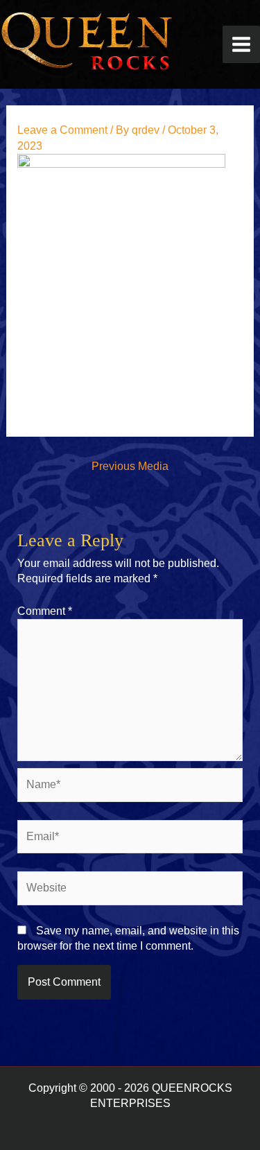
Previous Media (130, 466)
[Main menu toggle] (241, 44)
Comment (44, 611)
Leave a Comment (62, 130)
